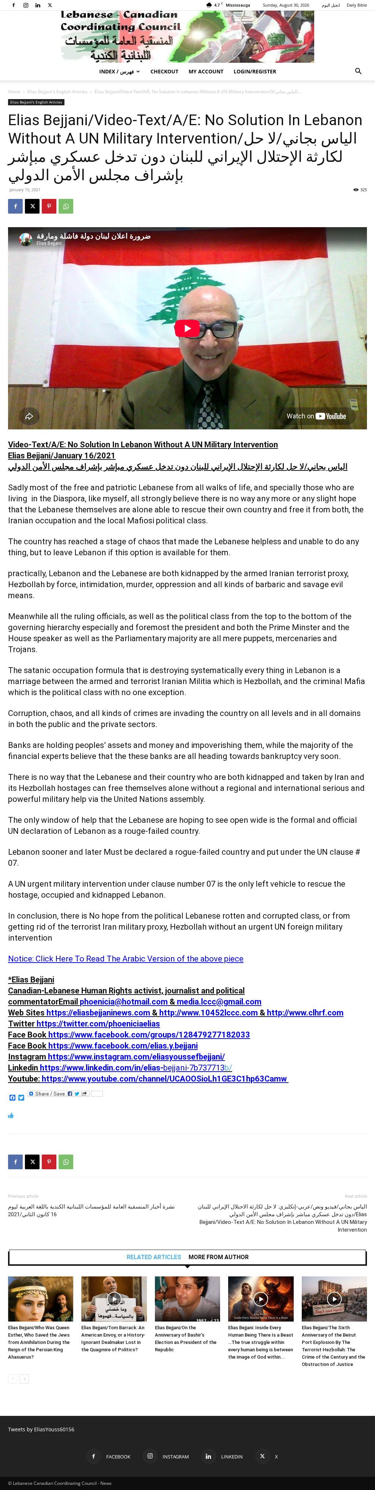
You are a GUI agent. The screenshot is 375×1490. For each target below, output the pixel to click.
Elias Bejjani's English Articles (57, 91)
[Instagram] (25, 5)
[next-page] (24, 1379)
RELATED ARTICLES (154, 1257)
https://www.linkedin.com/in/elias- (101, 1067)
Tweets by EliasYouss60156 (41, 1429)
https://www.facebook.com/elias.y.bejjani (123, 1045)
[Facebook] (13, 5)
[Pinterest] (49, 206)
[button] (358, 72)
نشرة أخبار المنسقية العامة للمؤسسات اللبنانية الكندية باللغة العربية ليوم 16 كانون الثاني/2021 (91, 1210)
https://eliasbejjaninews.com (98, 1012)
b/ (197, 1067)
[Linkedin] (37, 5)
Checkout (164, 71)
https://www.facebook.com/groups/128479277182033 (149, 1034)
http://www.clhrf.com (305, 1012)
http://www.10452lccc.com (208, 1012)
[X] (49, 5)
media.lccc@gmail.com (219, 1001)
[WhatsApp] (66, 206)
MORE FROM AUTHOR (219, 1257)
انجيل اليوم (331, 5)
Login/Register (255, 71)
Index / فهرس (116, 71)
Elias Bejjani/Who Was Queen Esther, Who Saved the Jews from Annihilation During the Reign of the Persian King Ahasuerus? (39, 1342)
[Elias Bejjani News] (187, 37)
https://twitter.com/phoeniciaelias (98, 1023)
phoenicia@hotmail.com (124, 1001)
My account (206, 71)
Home (14, 91)
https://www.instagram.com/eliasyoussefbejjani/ (136, 1056)
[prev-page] (12, 1379)
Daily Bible (357, 5)
